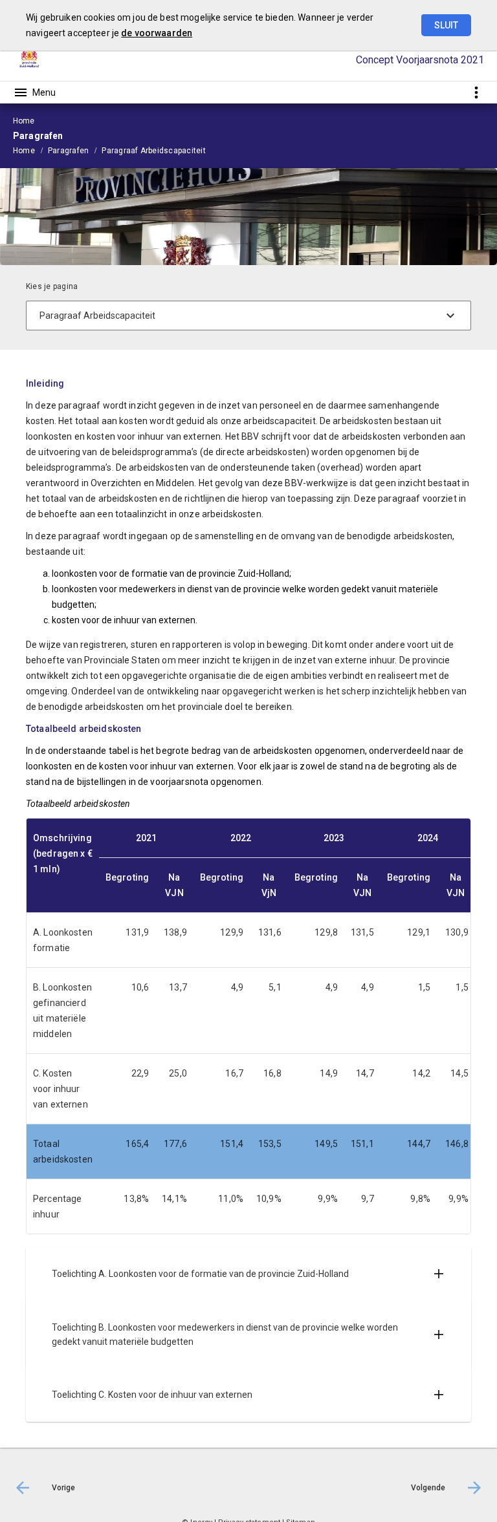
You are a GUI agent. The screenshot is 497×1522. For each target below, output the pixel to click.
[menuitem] (30, 150)
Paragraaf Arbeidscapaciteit (153, 150)
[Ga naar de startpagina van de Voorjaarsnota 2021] (29, 60)
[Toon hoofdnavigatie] (34, 92)
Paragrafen (68, 150)
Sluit (446, 25)
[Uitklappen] (438, 1273)
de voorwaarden (156, 33)
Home (24, 150)
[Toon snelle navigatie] (476, 92)
